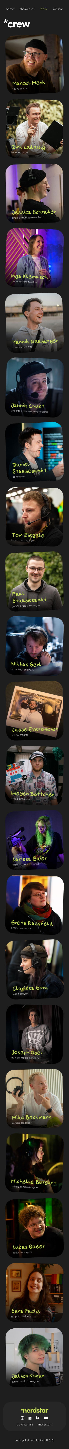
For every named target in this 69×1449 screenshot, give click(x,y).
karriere (58, 9)
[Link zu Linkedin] (30, 1418)
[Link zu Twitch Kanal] (38, 1418)
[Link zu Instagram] (22, 1418)
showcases (27, 9)
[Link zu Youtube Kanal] (46, 1418)
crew (43, 9)
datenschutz (25, 1424)
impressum (45, 1424)
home (10, 9)
